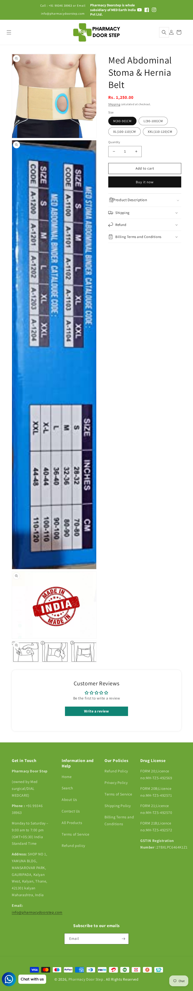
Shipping (114, 104)
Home (67, 776)
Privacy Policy (116, 782)
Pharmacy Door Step (85, 979)
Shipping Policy (118, 805)
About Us (69, 799)
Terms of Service (75, 834)
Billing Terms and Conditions (119, 820)
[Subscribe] (123, 938)
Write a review (96, 711)
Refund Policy (116, 771)
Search (67, 788)
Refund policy (73, 845)
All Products (72, 822)
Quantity (114, 142)
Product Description (130, 199)
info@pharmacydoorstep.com (37, 912)
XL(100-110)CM (124, 131)
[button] (164, 32)
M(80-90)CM (122, 121)
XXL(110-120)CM (160, 131)
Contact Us (71, 811)
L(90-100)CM (153, 121)
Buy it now (145, 182)
